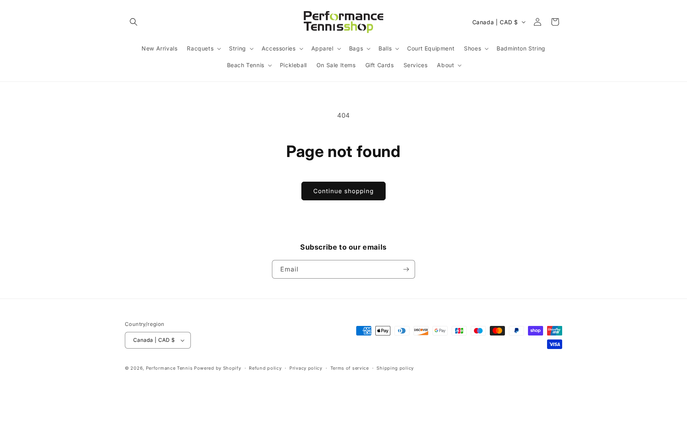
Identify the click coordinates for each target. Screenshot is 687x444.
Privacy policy (305, 368)
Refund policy (265, 368)
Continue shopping (343, 191)
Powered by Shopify (217, 368)
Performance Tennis (169, 368)
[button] (133, 22)
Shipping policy (395, 368)
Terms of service (349, 368)
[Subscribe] (406, 269)
